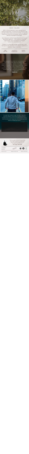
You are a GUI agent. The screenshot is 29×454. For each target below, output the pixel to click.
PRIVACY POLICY (3, 151)
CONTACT (3, 149)
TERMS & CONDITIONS (24, 151)
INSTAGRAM (3, 147)
